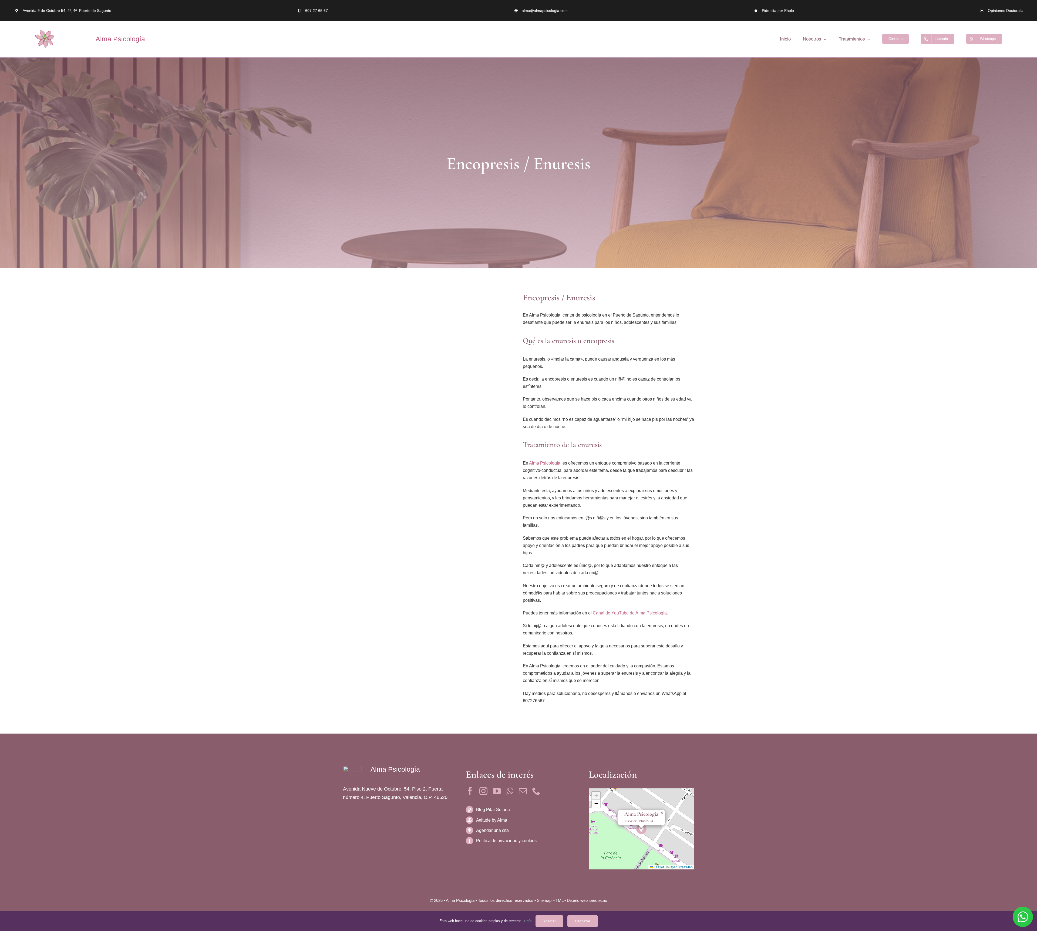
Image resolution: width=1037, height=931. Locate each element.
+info (527, 921)
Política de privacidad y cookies (506, 840)
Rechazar (582, 921)
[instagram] (483, 791)
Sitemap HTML (550, 900)
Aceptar (549, 921)
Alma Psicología (120, 39)
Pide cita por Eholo (778, 10)
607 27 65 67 (316, 10)
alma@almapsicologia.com (545, 10)
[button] (641, 829)
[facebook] (470, 791)
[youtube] (497, 791)
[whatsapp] (509, 791)
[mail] (523, 791)
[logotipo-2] (44, 39)
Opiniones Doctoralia (1005, 10)
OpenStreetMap (681, 867)
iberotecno (598, 900)
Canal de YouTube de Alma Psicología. (630, 613)
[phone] (536, 791)
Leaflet (658, 867)
